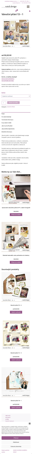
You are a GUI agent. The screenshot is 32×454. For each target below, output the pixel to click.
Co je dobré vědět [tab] (6, 123)
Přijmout (16, 438)
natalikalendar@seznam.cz (11, 1)
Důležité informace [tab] (7, 132)
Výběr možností (16, 312)
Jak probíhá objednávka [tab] (8, 129)
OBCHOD (7, 415)
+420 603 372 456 (24, 1)
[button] (29, 423)
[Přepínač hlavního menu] (28, 6)
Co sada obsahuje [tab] (6, 117)
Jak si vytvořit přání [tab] (7, 126)
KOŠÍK (7, 419)
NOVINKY (8, 417)
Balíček (3, 92)
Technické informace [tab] (7, 119)
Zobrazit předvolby (16, 446)
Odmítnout (16, 442)
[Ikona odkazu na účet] (29, 11)
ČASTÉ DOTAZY (9, 421)
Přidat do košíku (13, 102)
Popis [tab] (3, 113)
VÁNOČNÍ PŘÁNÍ (11, 106)
